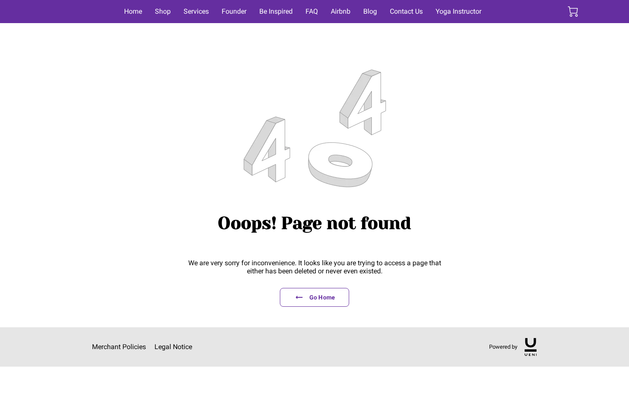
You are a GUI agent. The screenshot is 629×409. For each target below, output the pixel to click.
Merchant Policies (119, 347)
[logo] (530, 347)
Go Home (322, 297)
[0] (573, 11)
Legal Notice (173, 347)
